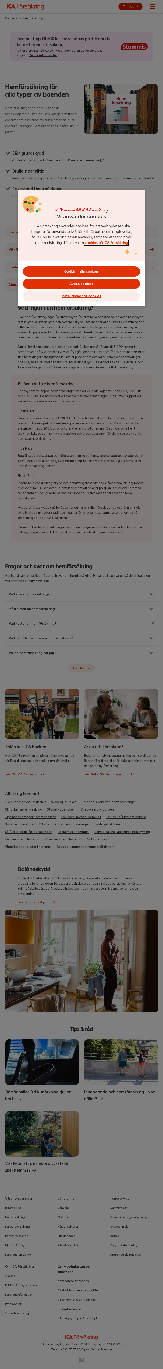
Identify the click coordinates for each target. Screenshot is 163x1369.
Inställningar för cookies (81, 296)
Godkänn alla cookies (81, 271)
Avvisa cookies (81, 284)
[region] (81, 248)
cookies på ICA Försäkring (106, 242)
